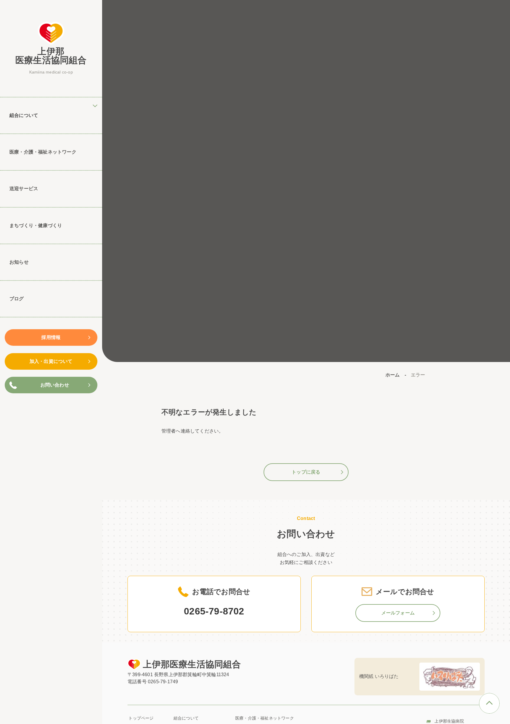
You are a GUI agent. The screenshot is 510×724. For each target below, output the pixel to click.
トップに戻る (306, 471)
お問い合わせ (54, 384)
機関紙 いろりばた (379, 676)
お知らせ (19, 262)
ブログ (16, 298)
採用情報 (51, 337)
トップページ (140, 718)
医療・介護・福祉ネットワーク (42, 151)
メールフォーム (398, 612)
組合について (186, 718)
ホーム (392, 374)
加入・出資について (51, 361)
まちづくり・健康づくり (35, 225)
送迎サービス (23, 188)
